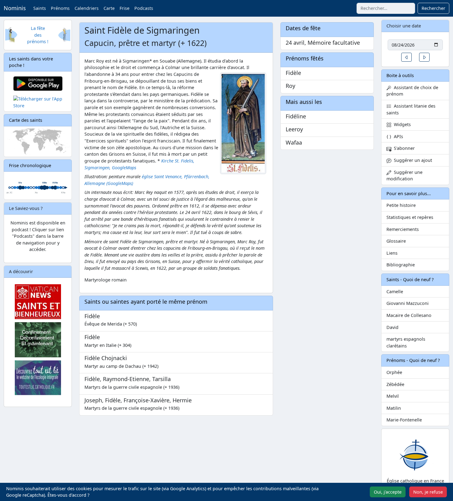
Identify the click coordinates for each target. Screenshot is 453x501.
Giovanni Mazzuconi (407, 303)
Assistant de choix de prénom (412, 90)
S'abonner (403, 148)
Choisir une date (403, 26)
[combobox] (386, 8)
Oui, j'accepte (388, 492)
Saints (39, 8)
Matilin (393, 408)
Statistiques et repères (409, 217)
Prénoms (60, 8)
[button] (406, 57)
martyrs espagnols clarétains (405, 342)
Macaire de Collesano (408, 315)
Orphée (394, 372)
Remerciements (402, 229)
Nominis (15, 8)
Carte (109, 8)
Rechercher (433, 8)
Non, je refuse (428, 492)
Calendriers (87, 8)
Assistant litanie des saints (410, 109)
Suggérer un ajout (411, 160)
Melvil (392, 396)
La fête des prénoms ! (37, 34)
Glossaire (396, 241)
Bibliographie (400, 265)
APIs (397, 136)
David (392, 327)
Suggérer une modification (404, 175)
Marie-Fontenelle (404, 420)
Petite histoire (401, 205)
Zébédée (395, 384)
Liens (392, 253)
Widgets (401, 124)
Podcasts (143, 8)
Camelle (394, 291)
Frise (124, 8)
